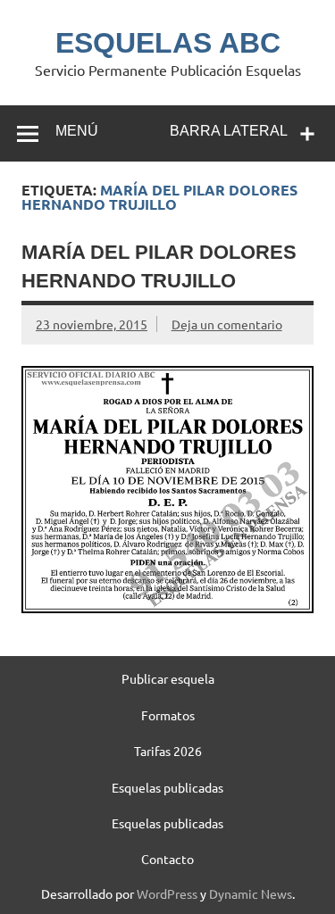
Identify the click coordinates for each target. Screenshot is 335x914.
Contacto (167, 858)
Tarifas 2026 (168, 750)
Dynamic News (250, 893)
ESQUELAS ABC (168, 43)
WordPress (167, 893)
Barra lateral (229, 130)
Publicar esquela (167, 678)
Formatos (168, 715)
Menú (76, 130)
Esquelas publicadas (167, 787)
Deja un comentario (227, 324)
